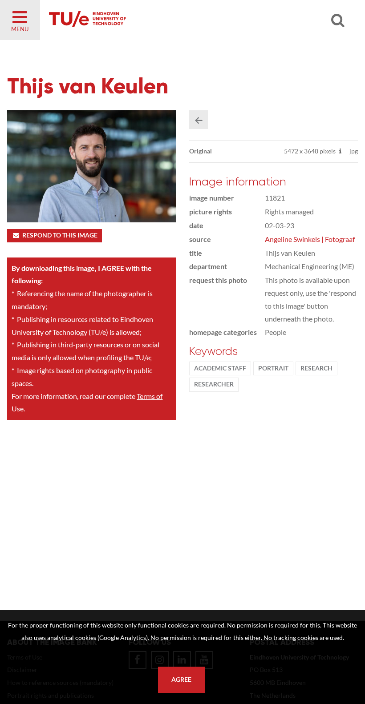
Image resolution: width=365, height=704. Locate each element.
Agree (181, 679)
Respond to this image (59, 235)
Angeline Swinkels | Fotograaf (310, 239)
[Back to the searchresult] (198, 119)
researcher (214, 384)
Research (316, 368)
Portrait (273, 368)
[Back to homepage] (151, 20)
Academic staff (220, 368)
